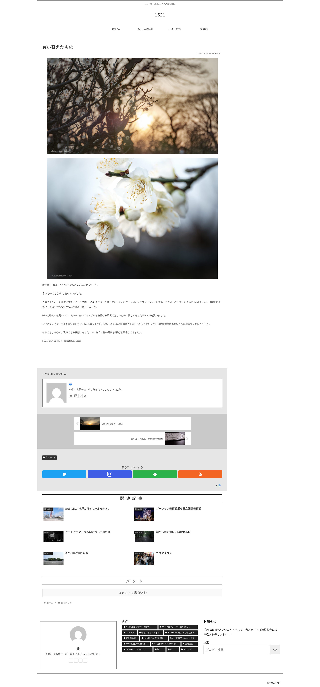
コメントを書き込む (132, 593)
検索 (206, 642)
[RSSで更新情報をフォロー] (85, 396)
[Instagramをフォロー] (76, 396)
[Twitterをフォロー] (71, 396)
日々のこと (50, 457)
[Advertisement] (257, 64)
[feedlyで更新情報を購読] (80, 396)
